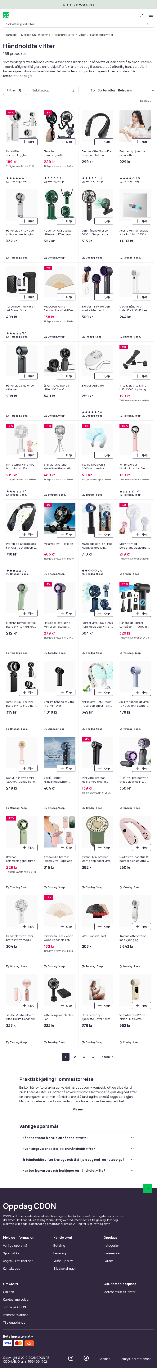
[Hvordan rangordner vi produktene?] (92, 90)
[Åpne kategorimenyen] (150, 15)
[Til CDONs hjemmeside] (6, 15)
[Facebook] (86, 1358)
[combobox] (78, 24)
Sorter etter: (107, 90)
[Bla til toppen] (147, 1188)
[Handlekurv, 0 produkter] (141, 15)
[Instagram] (71, 1358)
